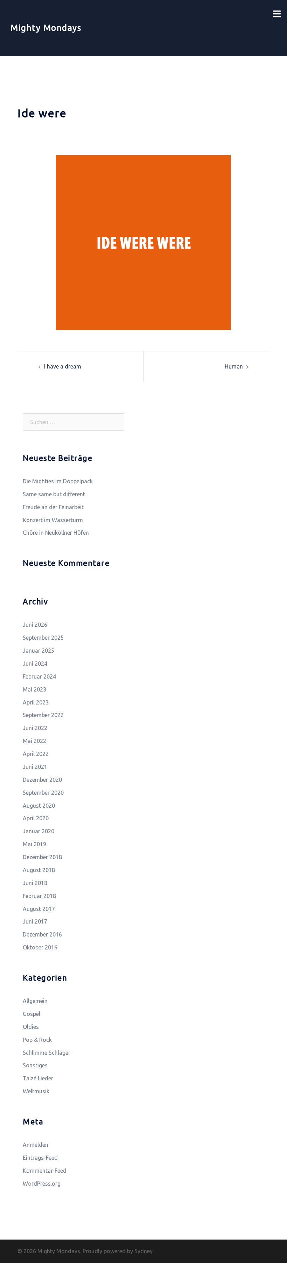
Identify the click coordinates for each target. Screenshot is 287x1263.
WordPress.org (42, 1183)
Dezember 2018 (42, 857)
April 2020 (36, 818)
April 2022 (36, 754)
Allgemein (35, 1001)
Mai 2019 (34, 844)
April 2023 (36, 702)
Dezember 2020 (42, 780)
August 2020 (39, 805)
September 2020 (43, 793)
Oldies (31, 1027)
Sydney (143, 1251)
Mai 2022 (34, 741)
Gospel (31, 1014)
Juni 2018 (35, 883)
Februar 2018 (39, 896)
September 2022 (43, 715)
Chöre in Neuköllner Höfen (56, 532)
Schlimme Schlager (46, 1053)
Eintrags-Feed (40, 1158)
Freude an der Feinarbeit (53, 507)
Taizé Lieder (38, 1078)
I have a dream (62, 366)
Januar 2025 (38, 650)
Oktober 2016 (40, 947)
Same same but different (54, 494)
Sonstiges (35, 1065)
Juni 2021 (35, 767)
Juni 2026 (35, 625)
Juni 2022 (35, 728)
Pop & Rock (37, 1040)
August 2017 (39, 909)
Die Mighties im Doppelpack (58, 481)
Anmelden (35, 1145)
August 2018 (39, 870)
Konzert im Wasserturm (53, 520)
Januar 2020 (38, 831)
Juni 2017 (35, 921)
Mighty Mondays (45, 28)
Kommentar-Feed (44, 1170)
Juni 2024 (35, 663)
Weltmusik (36, 1091)
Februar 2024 (39, 676)
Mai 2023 (34, 689)
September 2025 (43, 637)
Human (234, 366)
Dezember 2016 (42, 934)
